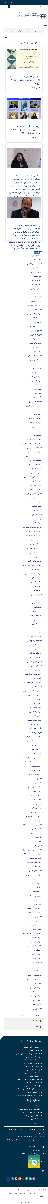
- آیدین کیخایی (36, 578)
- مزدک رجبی (37, 820)
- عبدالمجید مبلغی (35, 552)
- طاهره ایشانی (37, 929)
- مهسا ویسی (37, 389)
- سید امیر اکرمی (36, 941)
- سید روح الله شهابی (35, 711)
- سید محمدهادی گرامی (33, 573)
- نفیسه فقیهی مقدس (34, 263)
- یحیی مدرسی (37, 292)
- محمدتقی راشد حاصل (34, 267)
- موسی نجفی (37, 426)
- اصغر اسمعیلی (36, 962)
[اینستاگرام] (33, 1178)
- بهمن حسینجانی (36, 866)
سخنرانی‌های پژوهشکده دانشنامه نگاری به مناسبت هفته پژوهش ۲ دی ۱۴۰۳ (25, 80)
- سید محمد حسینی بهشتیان (32, 853)
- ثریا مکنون (38, 351)
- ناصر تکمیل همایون (35, 305)
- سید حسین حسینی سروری (32, 849)
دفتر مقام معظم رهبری (33, 1106)
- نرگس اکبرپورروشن (35, 946)
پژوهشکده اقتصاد (35, 1050)
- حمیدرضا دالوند (36, 841)
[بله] (12, 1178)
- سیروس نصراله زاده (35, 418)
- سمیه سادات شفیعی (34, 720)
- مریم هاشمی (37, 380)
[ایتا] (19, 1178)
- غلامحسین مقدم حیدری (33, 497)
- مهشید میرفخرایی (35, 288)
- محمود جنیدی (36, 330)
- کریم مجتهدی (37, 368)
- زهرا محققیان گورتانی (34, 531)
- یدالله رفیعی (37, 803)
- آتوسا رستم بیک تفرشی (33, 816)
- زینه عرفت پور (36, 665)
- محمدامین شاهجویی (34, 741)
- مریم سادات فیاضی (35, 628)
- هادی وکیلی (37, 393)
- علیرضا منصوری (36, 468)
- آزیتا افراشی (37, 950)
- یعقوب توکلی (37, 255)
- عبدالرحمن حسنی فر (34, 870)
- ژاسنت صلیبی (37, 686)
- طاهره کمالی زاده (35, 582)
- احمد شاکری (37, 745)
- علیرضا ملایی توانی (35, 485)
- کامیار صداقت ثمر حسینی (32, 690)
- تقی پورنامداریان (36, 297)
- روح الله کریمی (36, 594)
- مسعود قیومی (36, 603)
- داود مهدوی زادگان (35, 464)
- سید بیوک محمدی (35, 343)
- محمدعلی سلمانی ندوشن (33, 762)
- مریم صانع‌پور (37, 364)
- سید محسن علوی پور (34, 657)
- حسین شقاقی (37, 715)
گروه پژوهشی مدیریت (33, 1092)
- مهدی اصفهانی (36, 954)
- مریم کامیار (38, 598)
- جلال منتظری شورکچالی (33, 477)
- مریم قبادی (37, 619)
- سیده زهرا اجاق (36, 987)
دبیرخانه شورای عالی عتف (32, 1115)
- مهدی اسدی (37, 966)
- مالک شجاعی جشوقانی (33, 736)
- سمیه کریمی (37, 590)
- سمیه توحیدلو (36, 887)
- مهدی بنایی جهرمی (35, 912)
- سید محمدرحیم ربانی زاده (32, 824)
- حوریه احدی (37, 983)
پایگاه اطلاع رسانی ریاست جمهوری (29, 1109)
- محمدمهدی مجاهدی (33, 548)
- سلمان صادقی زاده (35, 703)
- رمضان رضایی (36, 808)
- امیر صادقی (37, 699)
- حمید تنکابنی (37, 318)
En (40, 7)
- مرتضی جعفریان (36, 883)
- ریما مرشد (38, 518)
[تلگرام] (30, 1178)
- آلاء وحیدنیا (37, 397)
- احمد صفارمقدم (36, 326)
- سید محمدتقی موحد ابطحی (31, 565)
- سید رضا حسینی (36, 858)
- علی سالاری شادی (35, 774)
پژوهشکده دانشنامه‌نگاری (32, 1063)
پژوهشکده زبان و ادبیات (33, 1066)
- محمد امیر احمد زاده (34, 979)
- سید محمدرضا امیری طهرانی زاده (30, 933)
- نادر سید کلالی (36, 749)
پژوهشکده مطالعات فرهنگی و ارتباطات (28, 1082)
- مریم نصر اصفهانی (35, 422)
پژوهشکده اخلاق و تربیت (32, 1047)
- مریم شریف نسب (35, 732)
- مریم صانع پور (36, 376)
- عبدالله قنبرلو (37, 611)
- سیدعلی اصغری (36, 958)
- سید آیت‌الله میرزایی (34, 313)
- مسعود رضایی (36, 812)
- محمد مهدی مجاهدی (34, 543)
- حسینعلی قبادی (36, 615)
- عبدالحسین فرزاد (36, 276)
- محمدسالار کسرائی (35, 586)
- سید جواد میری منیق (34, 439)
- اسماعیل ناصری (36, 431)
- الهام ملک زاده (36, 481)
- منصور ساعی (37, 778)
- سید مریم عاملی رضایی (33, 669)
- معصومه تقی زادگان (34, 891)
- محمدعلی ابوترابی (35, 992)
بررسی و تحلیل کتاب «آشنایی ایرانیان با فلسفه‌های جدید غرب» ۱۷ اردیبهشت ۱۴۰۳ (25, 129)
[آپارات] (23, 1178)
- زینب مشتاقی (37, 514)
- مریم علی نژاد (37, 649)
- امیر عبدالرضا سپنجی (34, 770)
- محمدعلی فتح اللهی (34, 640)
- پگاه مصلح (38, 510)
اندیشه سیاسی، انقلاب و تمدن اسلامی (28, 1053)
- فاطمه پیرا (38, 322)
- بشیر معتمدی (37, 506)
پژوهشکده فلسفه (35, 1076)
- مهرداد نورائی (37, 338)
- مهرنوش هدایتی (36, 996)
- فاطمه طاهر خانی (35, 678)
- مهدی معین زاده (36, 502)
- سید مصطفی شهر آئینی (33, 707)
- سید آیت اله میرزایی (34, 451)
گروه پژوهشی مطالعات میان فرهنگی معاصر (27, 1089)
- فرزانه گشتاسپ (36, 569)
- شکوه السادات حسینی (34, 862)
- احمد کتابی (37, 347)
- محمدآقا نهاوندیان (35, 401)
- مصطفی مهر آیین (35, 460)
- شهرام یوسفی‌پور (36, 334)
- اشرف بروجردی (36, 920)
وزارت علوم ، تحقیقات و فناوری (31, 1112)
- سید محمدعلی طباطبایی (33, 682)
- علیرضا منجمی (36, 472)
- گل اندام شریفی (36, 728)
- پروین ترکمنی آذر (35, 895)
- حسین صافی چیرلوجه (34, 695)
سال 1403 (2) (37, 1021)
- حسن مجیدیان (36, 539)
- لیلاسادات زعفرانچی (34, 787)
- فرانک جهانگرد (36, 879)
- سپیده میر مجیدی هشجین (32, 443)
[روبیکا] (16, 1178)
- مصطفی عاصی (36, 372)
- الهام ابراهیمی (37, 1000)
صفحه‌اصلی (38, 30)
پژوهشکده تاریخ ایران (33, 1057)
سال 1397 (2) (37, 1027)
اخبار (30, 30)
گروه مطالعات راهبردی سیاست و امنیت (28, 1095)
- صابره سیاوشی (36, 753)
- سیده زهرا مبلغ (36, 557)
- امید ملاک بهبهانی (35, 489)
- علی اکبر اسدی (36, 971)
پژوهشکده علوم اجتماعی (32, 1073)
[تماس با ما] (8, 1179)
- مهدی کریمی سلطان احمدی (32, 757)
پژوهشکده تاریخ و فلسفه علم (31, 1060)
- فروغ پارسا (38, 904)
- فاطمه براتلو (37, 925)
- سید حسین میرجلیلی (34, 456)
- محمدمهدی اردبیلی (35, 975)
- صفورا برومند (37, 916)
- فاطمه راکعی (37, 828)
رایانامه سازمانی (7, 2)
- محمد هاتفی (37, 384)
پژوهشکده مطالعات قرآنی (32, 1085)
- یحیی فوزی (37, 632)
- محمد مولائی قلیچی (34, 561)
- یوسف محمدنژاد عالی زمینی (32, 527)
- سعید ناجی (37, 435)
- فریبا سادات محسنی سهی (33, 535)
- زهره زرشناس (37, 791)
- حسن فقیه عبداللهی (34, 636)
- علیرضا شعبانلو (36, 724)
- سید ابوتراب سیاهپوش (33, 355)
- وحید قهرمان (37, 607)
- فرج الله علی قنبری (35, 653)
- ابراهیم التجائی (36, 937)
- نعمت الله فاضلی (36, 644)
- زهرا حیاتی (37, 845)
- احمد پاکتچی (37, 899)
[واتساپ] (26, 1178)
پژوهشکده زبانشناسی (34, 1069)
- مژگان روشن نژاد (36, 795)
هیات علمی (38, 251)
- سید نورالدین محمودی (34, 522)
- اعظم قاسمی (37, 623)
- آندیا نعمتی (37, 410)
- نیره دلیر (38, 837)
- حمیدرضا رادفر (36, 833)
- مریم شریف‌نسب (36, 301)
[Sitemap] (2, 7)
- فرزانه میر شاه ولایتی (34, 447)
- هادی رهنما (37, 799)
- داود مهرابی (37, 1008)
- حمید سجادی (37, 766)
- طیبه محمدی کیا (36, 259)
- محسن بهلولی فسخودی (33, 908)
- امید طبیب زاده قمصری (33, 674)
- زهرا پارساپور (37, 1004)
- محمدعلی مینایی (35, 359)
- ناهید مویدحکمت (35, 284)
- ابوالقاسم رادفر (36, 280)
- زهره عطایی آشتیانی (34, 661)
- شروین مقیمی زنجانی (34, 493)
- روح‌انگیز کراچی (36, 272)
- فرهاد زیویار (37, 782)
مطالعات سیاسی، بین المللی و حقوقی (29, 1079)
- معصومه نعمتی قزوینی (33, 405)
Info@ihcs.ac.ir (23, 1136)
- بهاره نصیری (37, 414)
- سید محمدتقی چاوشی (33, 874)
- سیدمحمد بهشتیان (35, 309)
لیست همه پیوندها (34, 1119)
